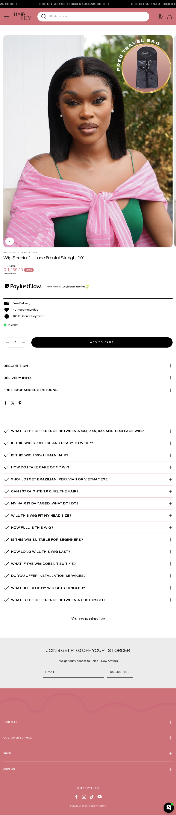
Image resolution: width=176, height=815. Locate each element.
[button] (143, 31)
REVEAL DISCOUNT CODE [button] (88, 96)
